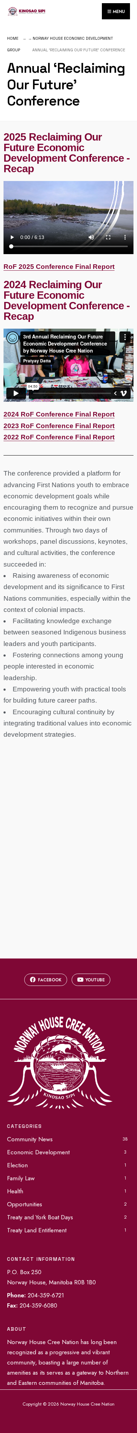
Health (15, 1191)
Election (17, 1165)
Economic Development (38, 1152)
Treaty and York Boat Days (40, 1217)
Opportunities (24, 1204)
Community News (30, 1139)
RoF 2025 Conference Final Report (59, 266)
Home (12, 38)
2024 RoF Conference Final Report (59, 414)
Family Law (21, 1178)
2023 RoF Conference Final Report (59, 426)
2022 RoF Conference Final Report (59, 437)
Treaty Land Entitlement (36, 1230)
